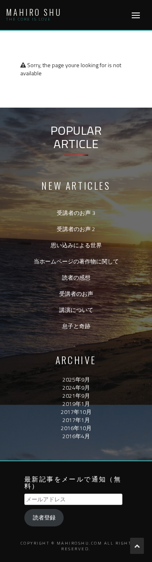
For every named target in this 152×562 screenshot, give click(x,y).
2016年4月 (76, 436)
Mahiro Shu (34, 12)
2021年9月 (76, 395)
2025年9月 (76, 379)
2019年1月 (76, 403)
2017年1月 (76, 420)
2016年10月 (76, 428)
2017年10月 (76, 411)
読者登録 (44, 517)
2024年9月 (76, 387)
